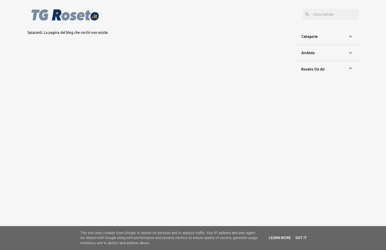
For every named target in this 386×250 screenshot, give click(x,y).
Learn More (280, 238)
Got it (301, 238)
